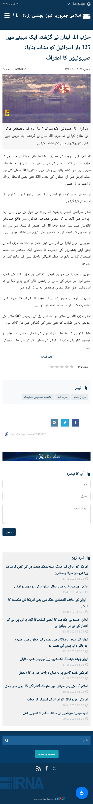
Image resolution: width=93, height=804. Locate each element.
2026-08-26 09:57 (73, 719)
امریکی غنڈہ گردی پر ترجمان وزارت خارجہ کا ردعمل (53, 673)
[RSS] (38, 769)
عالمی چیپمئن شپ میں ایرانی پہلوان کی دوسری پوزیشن (51, 587)
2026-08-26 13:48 (73, 632)
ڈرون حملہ (80, 397)
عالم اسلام (46, 357)
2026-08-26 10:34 (73, 705)
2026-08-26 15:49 (73, 592)
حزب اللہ (62, 397)
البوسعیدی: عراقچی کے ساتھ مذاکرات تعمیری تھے (55, 713)
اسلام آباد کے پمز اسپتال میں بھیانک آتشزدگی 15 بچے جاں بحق (46, 686)
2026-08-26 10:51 (73, 692)
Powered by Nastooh (45, 799)
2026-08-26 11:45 (73, 665)
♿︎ (82, 792)
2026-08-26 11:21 (73, 678)
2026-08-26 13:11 (73, 651)
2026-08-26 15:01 (73, 612)
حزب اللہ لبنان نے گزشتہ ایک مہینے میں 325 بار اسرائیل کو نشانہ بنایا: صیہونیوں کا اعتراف (48, 47)
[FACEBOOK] (46, 769)
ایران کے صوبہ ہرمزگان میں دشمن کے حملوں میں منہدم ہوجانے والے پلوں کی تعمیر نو (51, 643)
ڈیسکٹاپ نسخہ (46, 754)
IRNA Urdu (52, 16)
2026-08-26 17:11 (73, 579)
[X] (54, 769)
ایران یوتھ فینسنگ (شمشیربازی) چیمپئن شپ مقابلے (54, 659)
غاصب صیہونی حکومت (37, 397)
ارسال (9, 532)
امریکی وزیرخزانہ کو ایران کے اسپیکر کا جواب (57, 700)
